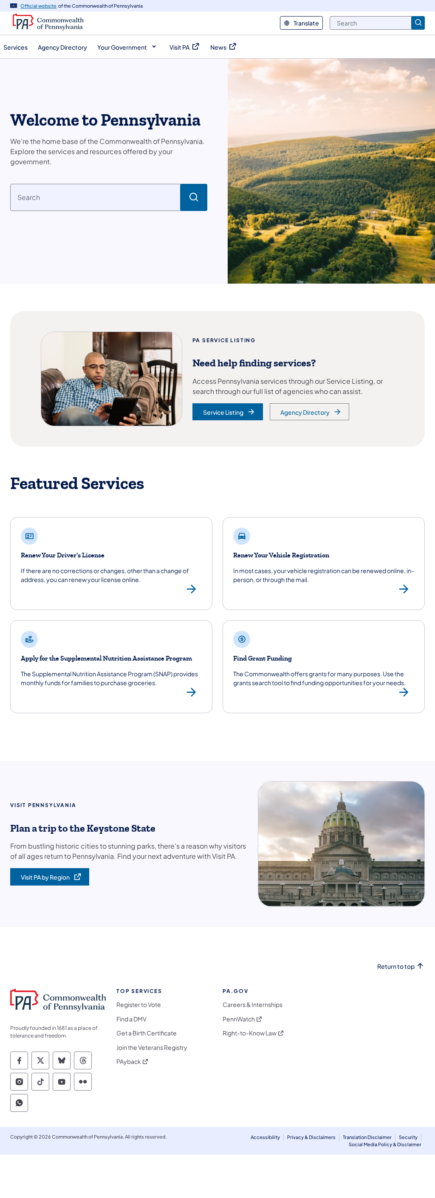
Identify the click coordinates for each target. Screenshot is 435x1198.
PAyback (128, 1061)
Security (408, 1137)
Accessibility (265, 1137)
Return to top (396, 966)
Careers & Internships (252, 1004)
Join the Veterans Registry (151, 1047)
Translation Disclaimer (367, 1137)
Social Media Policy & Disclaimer (385, 1144)
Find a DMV (131, 1019)
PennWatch (239, 1019)
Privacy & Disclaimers (311, 1137)
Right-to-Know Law (250, 1033)
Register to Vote (138, 1004)
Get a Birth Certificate (146, 1033)
